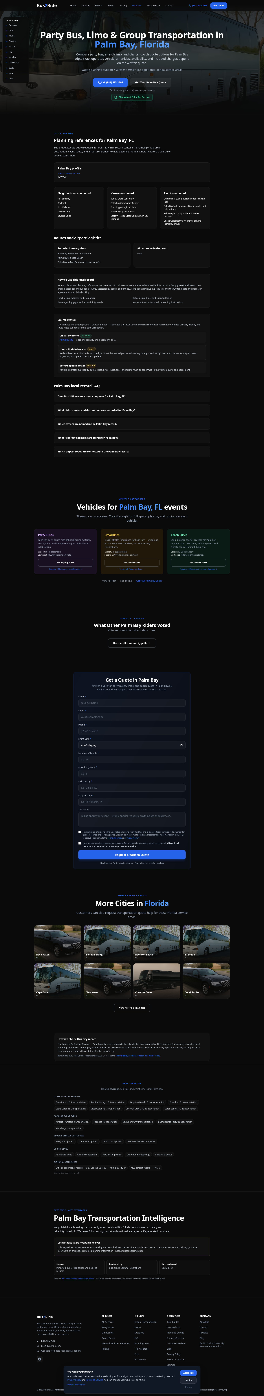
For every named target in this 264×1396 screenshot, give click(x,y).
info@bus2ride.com (51, 1345)
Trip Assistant (141, 1348)
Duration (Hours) (87, 767)
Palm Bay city (66, 339)
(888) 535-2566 (48, 1340)
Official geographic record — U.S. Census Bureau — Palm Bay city (89, 1167)
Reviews (204, 1332)
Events (111, 5)
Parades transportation (105, 1121)
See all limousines (132, 562)
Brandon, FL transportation (183, 1102)
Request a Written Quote (132, 855)
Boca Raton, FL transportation (71, 1102)
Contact (169, 5)
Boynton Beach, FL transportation (147, 1102)
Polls (136, 1354)
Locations (137, 5)
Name (82, 696)
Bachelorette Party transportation (175, 1121)
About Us (204, 1321)
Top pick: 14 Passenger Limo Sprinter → (65, 569)
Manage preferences (76, 1385)
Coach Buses (108, 1338)
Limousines (108, 1332)
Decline (188, 1380)
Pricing (123, 5)
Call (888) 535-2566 (112, 82)
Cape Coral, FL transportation (71, 1108)
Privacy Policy (131, 838)
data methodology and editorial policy (78, 1278)
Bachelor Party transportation (138, 1121)
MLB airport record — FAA (144, 1167)
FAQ (136, 1338)
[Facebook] (40, 1359)
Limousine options (88, 1141)
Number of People (88, 753)
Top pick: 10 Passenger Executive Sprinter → (198, 569)
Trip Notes (83, 809)
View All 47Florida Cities (132, 1007)
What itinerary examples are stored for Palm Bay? (88, 437)
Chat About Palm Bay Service (134, 97)
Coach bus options (112, 1141)
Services (85, 5)
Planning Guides (175, 1332)
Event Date (84, 738)
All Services (108, 1321)
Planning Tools (141, 1343)
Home (73, 5)
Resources (152, 5)
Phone (82, 724)
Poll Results (140, 1359)
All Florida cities (64, 1154)
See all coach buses (198, 562)
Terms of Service (115, 838)
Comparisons (173, 1327)
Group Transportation (145, 1321)
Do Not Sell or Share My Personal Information (212, 1345)
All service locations (87, 1154)
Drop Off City (86, 795)
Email (82, 710)
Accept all (188, 1372)
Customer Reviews (176, 1343)
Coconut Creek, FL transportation (142, 1108)
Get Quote (218, 5)
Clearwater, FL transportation (106, 1108)
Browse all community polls (130, 643)
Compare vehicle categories (141, 1141)
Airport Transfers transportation (72, 1121)
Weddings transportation (69, 1128)
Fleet (97, 5)
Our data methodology (138, 1154)
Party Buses (108, 1327)
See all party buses (65, 562)
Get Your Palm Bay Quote (150, 82)
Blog (169, 1348)
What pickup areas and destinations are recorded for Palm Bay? (96, 410)
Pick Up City (85, 781)
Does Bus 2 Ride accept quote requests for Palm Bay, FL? (92, 396)
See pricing (126, 580)
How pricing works (112, 1154)
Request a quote (163, 1154)
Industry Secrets (175, 1338)
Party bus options (65, 1141)
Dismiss (188, 1387)
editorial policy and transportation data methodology (138, 1055)
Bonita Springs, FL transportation (108, 1102)
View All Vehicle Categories (115, 1343)
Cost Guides (173, 1321)
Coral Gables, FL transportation (180, 1108)
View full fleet (109, 580)
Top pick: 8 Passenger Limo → (132, 569)
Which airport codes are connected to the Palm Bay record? (93, 451)
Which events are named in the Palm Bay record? (87, 424)
